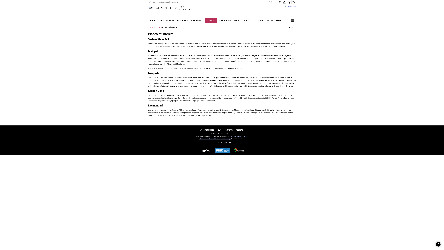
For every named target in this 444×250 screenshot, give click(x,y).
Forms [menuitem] (236, 21)
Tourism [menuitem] (210, 21)
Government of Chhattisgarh (169, 2)
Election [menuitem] (259, 21)
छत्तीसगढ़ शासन (153, 2)
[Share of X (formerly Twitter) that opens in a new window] (292, 27)
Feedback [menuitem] (240, 130)
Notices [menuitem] (247, 21)
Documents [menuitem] (224, 21)
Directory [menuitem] (181, 21)
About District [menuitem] (166, 21)
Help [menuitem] (219, 130)
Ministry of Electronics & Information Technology (215, 139)
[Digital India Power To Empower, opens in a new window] (239, 150)
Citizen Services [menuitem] (274, 21)
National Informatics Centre (238, 136)
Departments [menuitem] (196, 21)
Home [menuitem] (152, 21)
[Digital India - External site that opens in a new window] (290, 6)
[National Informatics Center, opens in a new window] (222, 150)
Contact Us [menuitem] (228, 130)
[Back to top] (438, 244)
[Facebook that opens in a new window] (289, 27)
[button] (293, 20)
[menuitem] (271, 2)
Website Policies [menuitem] (207, 130)
